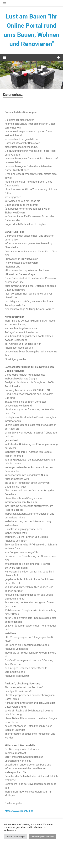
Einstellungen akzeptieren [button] (42, 836)
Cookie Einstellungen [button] (15, 836)
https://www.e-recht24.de (19, 810)
